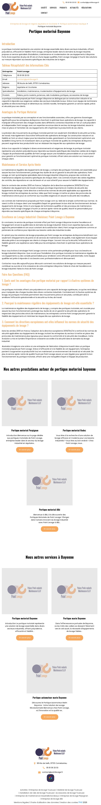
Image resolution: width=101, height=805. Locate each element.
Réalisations (87, 7)
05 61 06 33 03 (52, 767)
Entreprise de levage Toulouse (42, 790)
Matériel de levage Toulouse (69, 790)
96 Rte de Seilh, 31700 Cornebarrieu (51, 763)
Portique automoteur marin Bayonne (50, 697)
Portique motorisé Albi (49, 509)
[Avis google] (50, 778)
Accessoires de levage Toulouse (70, 793)
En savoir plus (25, 449)
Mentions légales (21, 802)
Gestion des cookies (69, 802)
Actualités (74, 7)
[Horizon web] (80, 802)
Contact (44, 12)
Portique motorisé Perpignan (24, 430)
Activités (23, 790)
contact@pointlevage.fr (89, 2)
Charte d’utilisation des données (44, 802)
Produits (63, 7)
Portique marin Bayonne (74, 618)
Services (53, 7)
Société (44, 7)
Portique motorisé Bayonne (24, 618)
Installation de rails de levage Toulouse (37, 793)
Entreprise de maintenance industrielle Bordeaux (37, 796)
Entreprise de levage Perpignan (74, 796)
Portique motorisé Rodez (74, 430)
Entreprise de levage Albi (52, 799)
